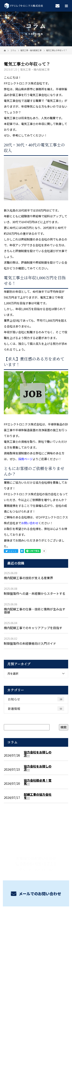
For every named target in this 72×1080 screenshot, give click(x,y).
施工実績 (36, 944)
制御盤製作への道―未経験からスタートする (34, 593)
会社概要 (36, 963)
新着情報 (35, 708)
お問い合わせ (29, 523)
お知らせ (35, 699)
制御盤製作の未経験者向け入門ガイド (30, 643)
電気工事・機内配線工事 (30, 50)
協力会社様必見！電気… (37, 782)
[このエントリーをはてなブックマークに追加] (22, 551)
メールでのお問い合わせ (39, 893)
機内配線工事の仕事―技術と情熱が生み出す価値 (34, 610)
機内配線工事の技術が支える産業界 (28, 577)
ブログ (36, 954)
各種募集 (36, 935)
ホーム (36, 917)
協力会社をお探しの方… (37, 754)
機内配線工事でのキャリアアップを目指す (33, 627)
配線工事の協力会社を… (37, 796)
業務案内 (36, 926)
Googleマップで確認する (36, 1003)
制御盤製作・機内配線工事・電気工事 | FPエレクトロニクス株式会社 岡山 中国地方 (36, 979)
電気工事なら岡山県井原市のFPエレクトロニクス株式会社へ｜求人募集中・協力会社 (36, 1050)
